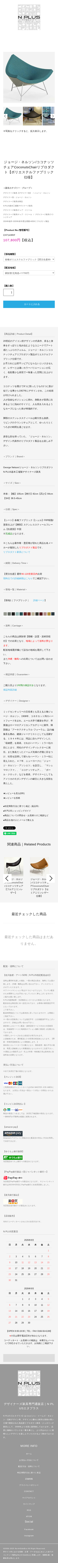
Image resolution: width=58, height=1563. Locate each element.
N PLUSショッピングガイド (18, 811)
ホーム (29, 1454)
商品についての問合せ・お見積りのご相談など (26, 815)
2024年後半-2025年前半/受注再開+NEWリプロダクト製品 (26, 221)
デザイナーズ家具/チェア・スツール (17, 210)
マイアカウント (29, 1498)
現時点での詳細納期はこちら (18, 578)
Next (53, 116)
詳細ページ (38, 600)
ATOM (29, 1516)
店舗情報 (29, 1479)
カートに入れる (32, 304)
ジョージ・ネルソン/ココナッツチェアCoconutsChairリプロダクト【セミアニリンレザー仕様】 (39, 887)
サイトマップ (29, 1504)
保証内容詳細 (10, 689)
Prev (5, 116)
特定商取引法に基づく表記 (29, 1473)
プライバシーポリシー (29, 1485)
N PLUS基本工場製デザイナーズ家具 (18, 206)
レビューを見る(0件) (14, 793)
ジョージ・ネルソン (42, 193)
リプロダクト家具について (16, 552)
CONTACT (29, 1491)
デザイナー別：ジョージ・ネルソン (17, 197)
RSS (29, 1510)
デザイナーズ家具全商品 (13, 201)
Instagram (29, 1536)
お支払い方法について (29, 1460)
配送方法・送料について (29, 1466)
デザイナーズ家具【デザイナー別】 (17, 193)
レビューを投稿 (12, 798)
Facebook (29, 1529)
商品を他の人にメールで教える (19, 820)
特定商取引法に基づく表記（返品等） (22, 806)
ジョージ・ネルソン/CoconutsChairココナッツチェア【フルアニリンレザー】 (13, 886)
